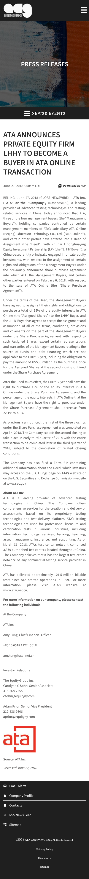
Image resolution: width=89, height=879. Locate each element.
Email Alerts (14, 786)
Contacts (12, 805)
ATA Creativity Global (38, 840)
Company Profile (18, 795)
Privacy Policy (44, 849)
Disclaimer (44, 858)
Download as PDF (74, 186)
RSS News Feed (17, 815)
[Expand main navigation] (83, 9)
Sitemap (12, 824)
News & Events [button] (48, 113)
